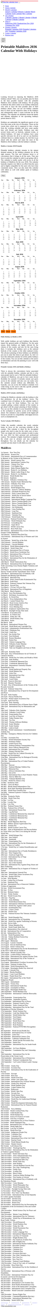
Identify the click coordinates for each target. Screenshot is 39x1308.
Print (3, 175)
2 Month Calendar (11, 17)
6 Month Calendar (18, 19)
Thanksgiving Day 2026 (25, 23)
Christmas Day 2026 (12, 25)
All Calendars (9, 15)
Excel (13, 331)
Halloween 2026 (11, 23)
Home (7, 6)
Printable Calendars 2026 (13, 29)
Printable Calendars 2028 (17, 31)
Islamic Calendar (10, 8)
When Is (7, 21)
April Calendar (17, 14)
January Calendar (11, 12)
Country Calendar (10, 33)
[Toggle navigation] (19, 2)
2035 (3, 39)
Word (8, 331)
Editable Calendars (11, 27)
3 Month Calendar (24, 17)
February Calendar (24, 12)
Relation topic (9, 35)
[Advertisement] (19, 74)
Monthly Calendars (11, 10)
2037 (3, 41)
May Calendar (27, 14)
